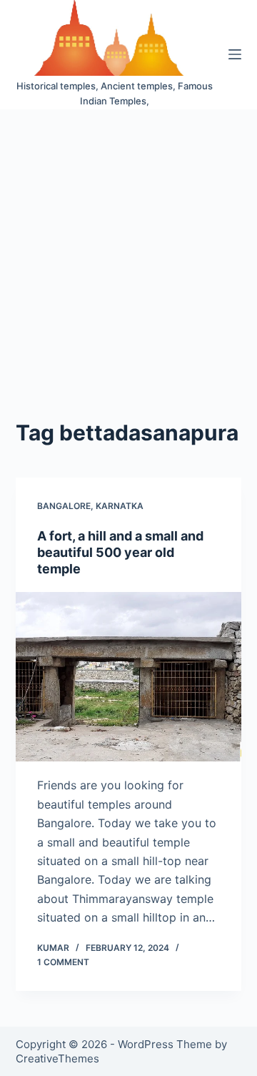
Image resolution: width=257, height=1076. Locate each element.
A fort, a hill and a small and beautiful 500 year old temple (120, 552)
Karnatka (119, 505)
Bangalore (64, 505)
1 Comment (63, 962)
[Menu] (234, 54)
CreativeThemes (57, 1058)
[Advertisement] (128, 245)
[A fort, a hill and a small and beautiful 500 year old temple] (129, 677)
